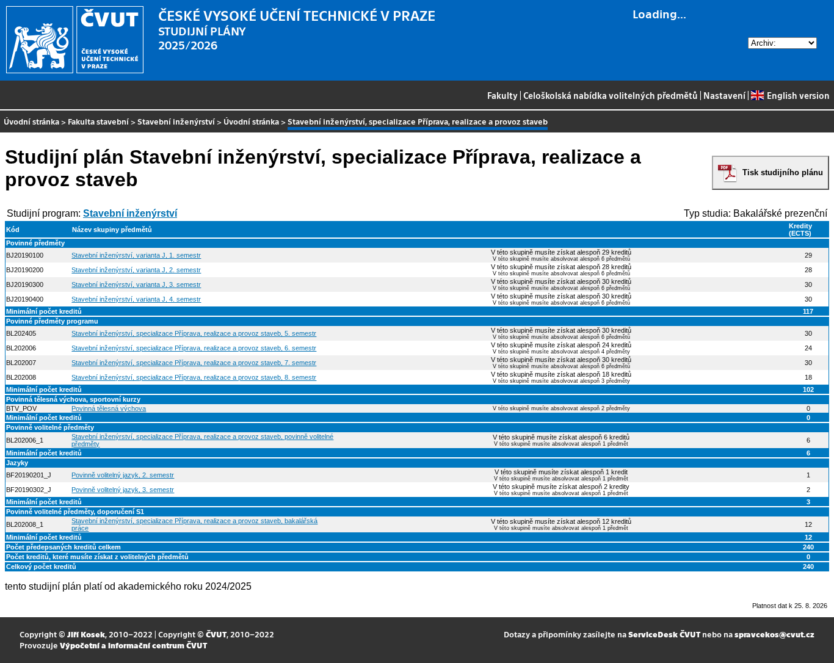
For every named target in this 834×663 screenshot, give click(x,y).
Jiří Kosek (86, 634)
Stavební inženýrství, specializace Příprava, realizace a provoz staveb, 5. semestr (193, 333)
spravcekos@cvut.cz (774, 634)
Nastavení (724, 95)
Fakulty (502, 95)
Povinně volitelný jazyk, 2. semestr (122, 475)
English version (798, 95)
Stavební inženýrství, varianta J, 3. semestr (136, 284)
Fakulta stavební (98, 121)
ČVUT (216, 634)
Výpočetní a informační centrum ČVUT (133, 645)
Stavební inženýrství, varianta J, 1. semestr (136, 255)
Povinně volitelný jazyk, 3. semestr (122, 489)
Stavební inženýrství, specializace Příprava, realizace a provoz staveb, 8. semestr (193, 377)
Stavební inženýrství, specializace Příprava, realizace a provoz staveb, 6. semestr (193, 348)
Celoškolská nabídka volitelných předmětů (610, 95)
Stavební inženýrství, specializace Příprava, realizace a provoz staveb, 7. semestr (193, 362)
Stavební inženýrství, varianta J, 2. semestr (136, 270)
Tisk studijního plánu (782, 172)
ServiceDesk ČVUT (664, 634)
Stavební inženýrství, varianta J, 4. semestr (136, 299)
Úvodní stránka (31, 121)
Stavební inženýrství (176, 121)
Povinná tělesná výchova (108, 408)
